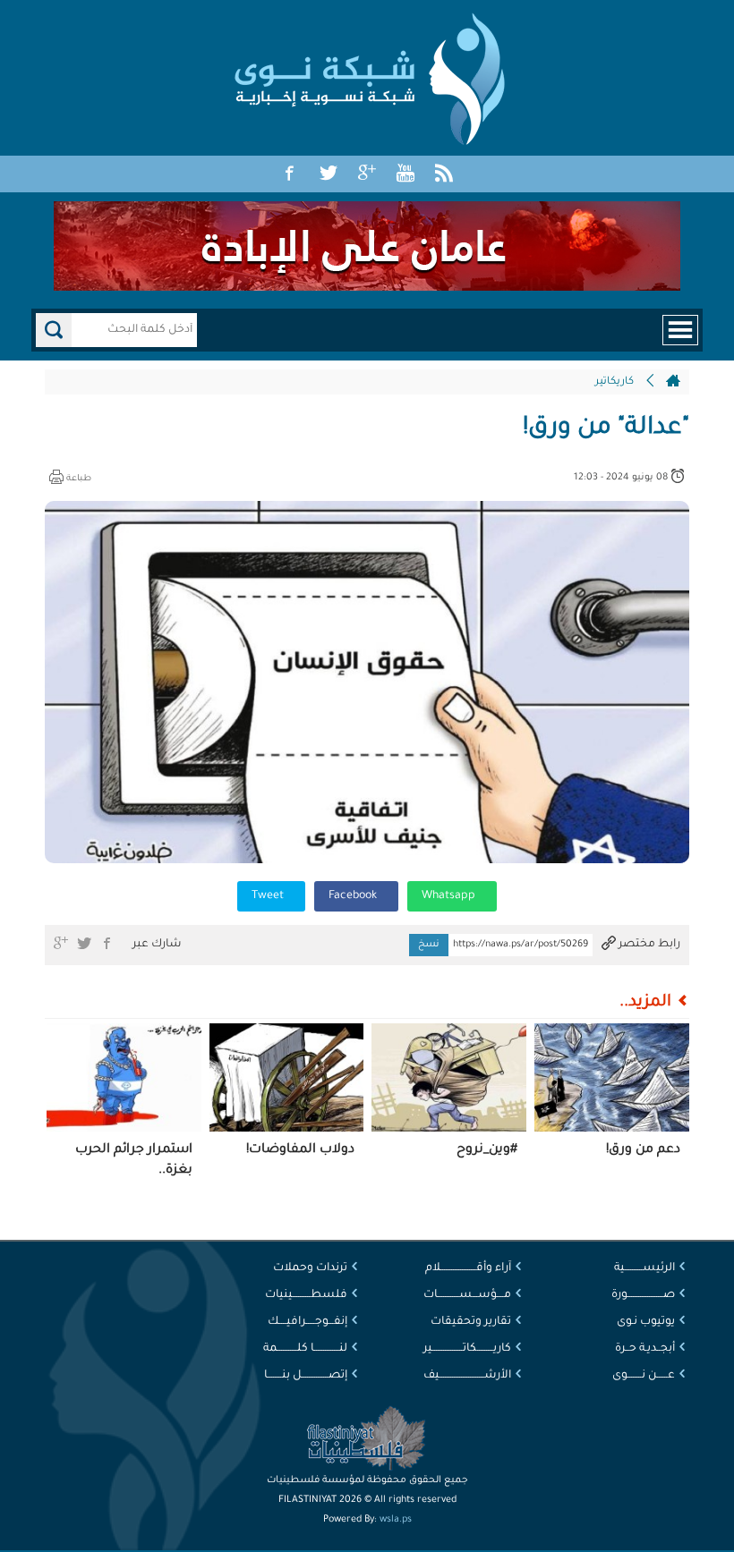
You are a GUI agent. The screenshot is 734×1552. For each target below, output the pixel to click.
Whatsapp (450, 896)
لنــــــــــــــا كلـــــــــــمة (305, 1349)
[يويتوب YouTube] (405, 174)
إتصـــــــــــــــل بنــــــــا (305, 1376)
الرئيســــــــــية (644, 1268)
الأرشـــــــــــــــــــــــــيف (467, 1376)
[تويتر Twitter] (328, 174)
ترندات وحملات (310, 1268)
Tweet (269, 896)
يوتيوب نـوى (646, 1322)
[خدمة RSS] (444, 174)
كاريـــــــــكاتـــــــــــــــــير (467, 1349)
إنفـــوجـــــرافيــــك (307, 1322)
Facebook (354, 896)
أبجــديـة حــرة (645, 1349)
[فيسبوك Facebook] (290, 174)
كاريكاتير (614, 382)
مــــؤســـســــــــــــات (467, 1295)
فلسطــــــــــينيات (306, 1295)
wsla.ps (396, 1519)
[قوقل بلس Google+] (367, 174)
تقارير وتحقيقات (471, 1322)
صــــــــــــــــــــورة (643, 1295)
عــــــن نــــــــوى (643, 1376)
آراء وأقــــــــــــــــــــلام (468, 1268)
